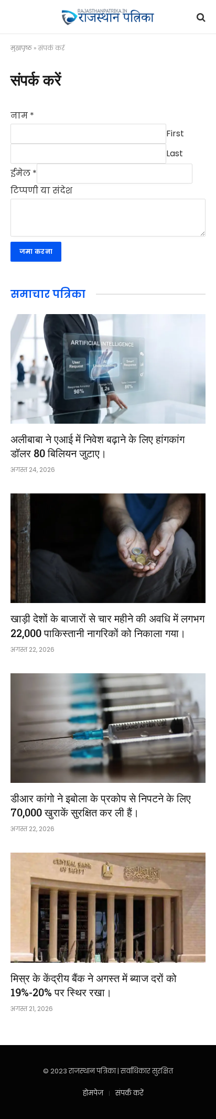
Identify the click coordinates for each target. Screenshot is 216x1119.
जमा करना (35, 251)
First (175, 133)
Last (174, 153)
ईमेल (23, 173)
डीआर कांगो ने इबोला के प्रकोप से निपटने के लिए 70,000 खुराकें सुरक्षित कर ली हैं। (100, 805)
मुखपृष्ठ (21, 48)
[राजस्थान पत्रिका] (108, 17)
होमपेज (93, 1093)
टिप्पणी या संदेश (41, 191)
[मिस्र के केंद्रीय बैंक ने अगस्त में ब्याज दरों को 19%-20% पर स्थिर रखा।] (108, 907)
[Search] (200, 17)
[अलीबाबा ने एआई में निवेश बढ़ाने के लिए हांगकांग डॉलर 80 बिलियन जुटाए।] (108, 369)
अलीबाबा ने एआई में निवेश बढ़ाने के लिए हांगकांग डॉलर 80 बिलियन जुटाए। (97, 446)
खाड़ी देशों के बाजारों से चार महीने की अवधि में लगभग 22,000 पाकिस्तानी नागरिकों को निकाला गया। (107, 625)
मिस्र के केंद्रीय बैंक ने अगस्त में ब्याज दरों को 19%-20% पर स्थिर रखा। (93, 985)
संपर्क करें (129, 1093)
